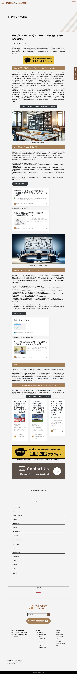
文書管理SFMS (16, 556)
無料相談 (16, 636)
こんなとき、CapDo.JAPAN (20, 632)
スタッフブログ (16, 536)
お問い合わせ (59, 645)
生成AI (14, 569)
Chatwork (41, 641)
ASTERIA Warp (16, 507)
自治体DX (15, 573)
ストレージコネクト (17, 540)
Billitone (15, 511)
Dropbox (41, 636)
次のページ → (42, 490)
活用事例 (15, 564)
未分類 (14, 560)
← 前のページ (34, 490)
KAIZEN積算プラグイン (20, 184)
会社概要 (58, 639)
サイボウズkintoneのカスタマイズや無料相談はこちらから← (38, 106)
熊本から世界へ (59, 641)
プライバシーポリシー (61, 643)
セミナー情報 (16, 544)
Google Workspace (17, 515)
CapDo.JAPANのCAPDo (20, 634)
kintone (15, 519)
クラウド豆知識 (16, 531)
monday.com (16, 523)
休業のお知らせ (16, 552)
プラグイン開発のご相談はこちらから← (38, 396)
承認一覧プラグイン (19, 313)
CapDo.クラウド (43, 647)
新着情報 (58, 632)
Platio (40, 645)
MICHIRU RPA (42, 639)
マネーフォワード (17, 548)
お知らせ (15, 527)
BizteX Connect (43, 643)
